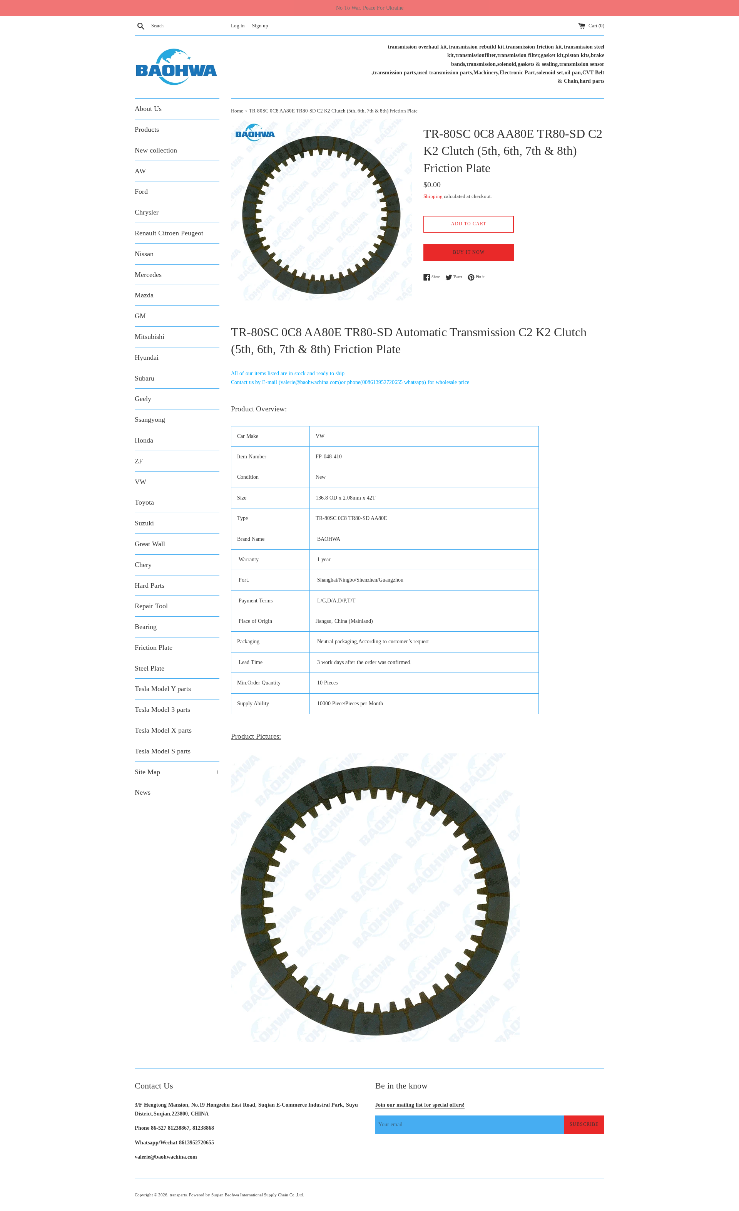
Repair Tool (151, 606)
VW (140, 482)
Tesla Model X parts (163, 730)
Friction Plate (153, 647)
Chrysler (147, 212)
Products (147, 129)
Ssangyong (150, 419)
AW (140, 171)
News (142, 792)
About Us (148, 108)
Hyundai (147, 357)
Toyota (144, 502)
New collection (156, 150)
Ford (141, 191)
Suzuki (144, 523)
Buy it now (469, 252)
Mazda (144, 295)
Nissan (144, 254)
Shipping (433, 196)
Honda (144, 440)
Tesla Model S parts (163, 751)
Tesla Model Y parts (163, 689)
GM (140, 316)
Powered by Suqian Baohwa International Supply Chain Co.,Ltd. (246, 1195)
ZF (139, 461)
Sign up (260, 26)
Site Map (177, 772)
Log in (238, 26)
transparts (178, 1195)
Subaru (144, 378)
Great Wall (150, 544)
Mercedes (148, 274)
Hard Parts (149, 585)
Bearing (146, 627)
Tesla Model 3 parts (162, 709)
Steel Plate (149, 668)
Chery (143, 565)
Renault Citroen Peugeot (169, 233)
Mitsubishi (149, 336)
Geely (143, 399)
